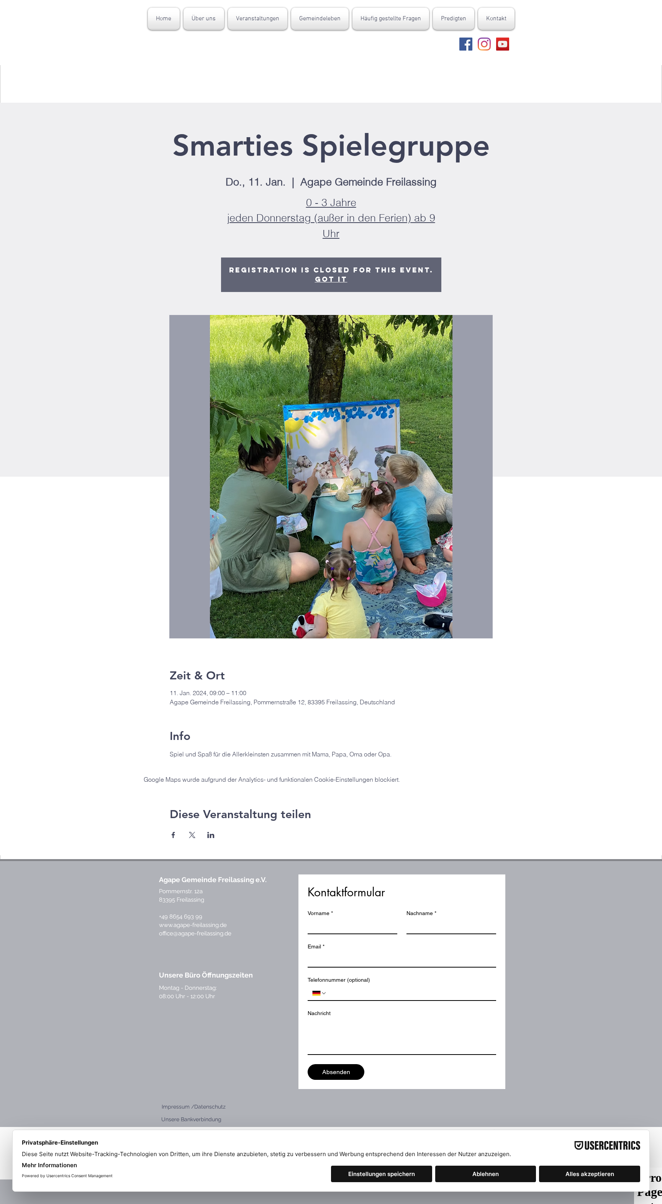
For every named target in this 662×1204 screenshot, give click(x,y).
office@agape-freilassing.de (195, 933)
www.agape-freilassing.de (193, 925)
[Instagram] (484, 44)
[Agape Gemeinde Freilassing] (465, 44)
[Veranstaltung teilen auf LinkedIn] (211, 835)
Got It (331, 279)
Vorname (320, 913)
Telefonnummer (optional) (339, 980)
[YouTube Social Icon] (502, 44)
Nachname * (421, 913)
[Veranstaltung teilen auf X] (192, 835)
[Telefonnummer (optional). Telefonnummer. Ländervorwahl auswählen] (319, 993)
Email (316, 946)
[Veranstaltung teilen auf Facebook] (173, 835)
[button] (204, 19)
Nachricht (319, 1013)
